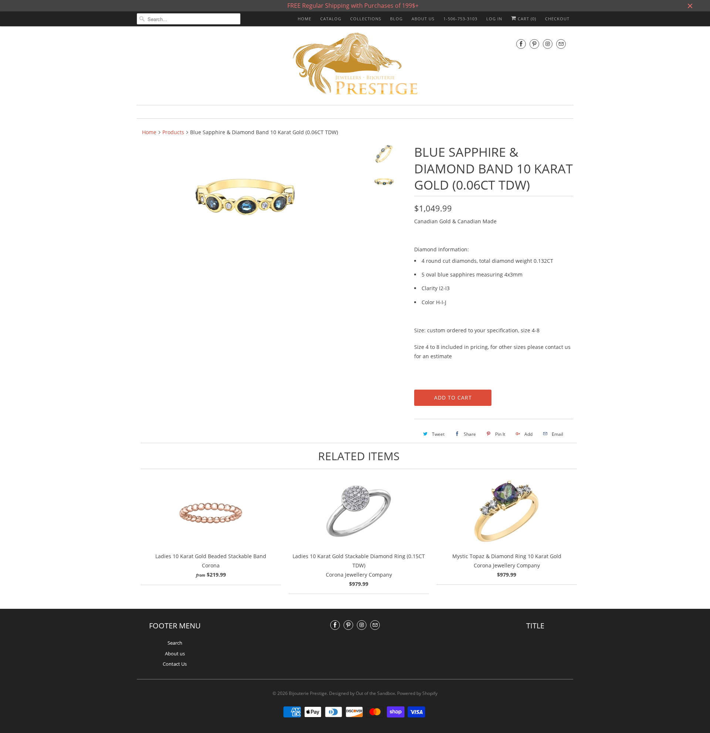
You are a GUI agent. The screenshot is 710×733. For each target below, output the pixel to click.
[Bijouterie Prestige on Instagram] (547, 43)
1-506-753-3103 (460, 18)
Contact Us (175, 664)
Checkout (557, 18)
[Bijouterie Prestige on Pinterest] (534, 43)
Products (173, 132)
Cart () (526, 18)
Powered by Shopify (417, 693)
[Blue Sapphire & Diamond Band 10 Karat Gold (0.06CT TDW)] (245, 197)
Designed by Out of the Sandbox (362, 693)
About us (423, 18)
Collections (365, 18)
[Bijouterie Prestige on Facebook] (521, 43)
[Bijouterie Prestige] (355, 65)
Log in (494, 18)
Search (175, 642)
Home (304, 18)
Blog (396, 18)
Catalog (330, 18)
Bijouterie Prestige (308, 693)
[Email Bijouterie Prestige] (561, 43)
